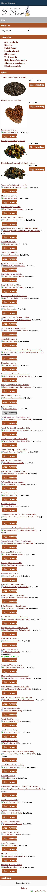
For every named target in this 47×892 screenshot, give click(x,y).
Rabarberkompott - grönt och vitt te (13, 584)
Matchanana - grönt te (9, 196)
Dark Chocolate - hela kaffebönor (13, 471)
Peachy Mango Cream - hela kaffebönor (15, 384)
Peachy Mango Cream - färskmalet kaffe (15, 374)
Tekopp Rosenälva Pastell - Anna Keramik (16, 541)
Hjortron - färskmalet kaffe (10, 810)
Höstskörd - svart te (8, 775)
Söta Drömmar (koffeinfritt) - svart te (14, 296)
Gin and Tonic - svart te (9, 493)
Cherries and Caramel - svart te (12, 217)
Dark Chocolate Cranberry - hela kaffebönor (16, 697)
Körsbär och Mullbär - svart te (11, 552)
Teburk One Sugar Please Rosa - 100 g (14, 439)
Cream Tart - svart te (8, 843)
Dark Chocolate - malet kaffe (11, 460)
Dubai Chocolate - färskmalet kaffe (13, 595)
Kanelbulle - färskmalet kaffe (11, 274)
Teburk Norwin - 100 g (9, 730)
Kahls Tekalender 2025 (9, 649)
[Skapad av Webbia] (38, 891)
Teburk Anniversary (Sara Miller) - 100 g (15, 417)
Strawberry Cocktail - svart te (11, 864)
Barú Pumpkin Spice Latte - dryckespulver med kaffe (20, 786)
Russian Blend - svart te (9, 573)
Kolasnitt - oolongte (8, 241)
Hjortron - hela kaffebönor (10, 821)
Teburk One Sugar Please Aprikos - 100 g (15, 428)
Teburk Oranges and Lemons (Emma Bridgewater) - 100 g (21, 350)
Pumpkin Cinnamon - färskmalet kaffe (14, 627)
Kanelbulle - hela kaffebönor (11, 285)
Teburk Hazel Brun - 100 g (10, 708)
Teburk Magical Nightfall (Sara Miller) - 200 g (17, 751)
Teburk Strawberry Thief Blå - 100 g (14, 449)
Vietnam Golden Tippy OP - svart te (14, 77)
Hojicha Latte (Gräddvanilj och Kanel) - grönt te (18, 163)
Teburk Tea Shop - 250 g (10, 800)
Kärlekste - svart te (7, 306)
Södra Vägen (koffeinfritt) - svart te (13, 328)
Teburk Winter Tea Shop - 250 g (12, 765)
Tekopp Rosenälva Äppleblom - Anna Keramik (17, 528)
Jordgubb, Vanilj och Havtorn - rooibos (15, 317)
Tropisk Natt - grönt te (9, 252)
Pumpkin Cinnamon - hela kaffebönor (14, 617)
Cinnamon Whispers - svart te (11, 665)
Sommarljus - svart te (8, 130)
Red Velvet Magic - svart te (10, 206)
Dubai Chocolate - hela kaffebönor (13, 606)
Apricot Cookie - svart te (10, 832)
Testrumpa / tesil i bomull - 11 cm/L (14, 185)
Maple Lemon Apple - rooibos (12, 854)
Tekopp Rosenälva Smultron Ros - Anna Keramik (18, 514)
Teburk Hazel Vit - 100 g (10, 719)
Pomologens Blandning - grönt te (13, 140)
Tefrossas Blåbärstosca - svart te (12, 482)
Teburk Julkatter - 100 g (9, 740)
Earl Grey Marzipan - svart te (11, 563)
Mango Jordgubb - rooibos (10, 395)
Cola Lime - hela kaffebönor (11, 100)
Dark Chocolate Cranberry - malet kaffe (15, 686)
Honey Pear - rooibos (8, 363)
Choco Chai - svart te (8, 503)
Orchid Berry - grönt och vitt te (12, 263)
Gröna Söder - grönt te (9, 339)
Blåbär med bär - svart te (9, 638)
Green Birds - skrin (7, 406)
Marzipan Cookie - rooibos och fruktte (14, 676)
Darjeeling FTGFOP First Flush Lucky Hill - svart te (19, 228)
